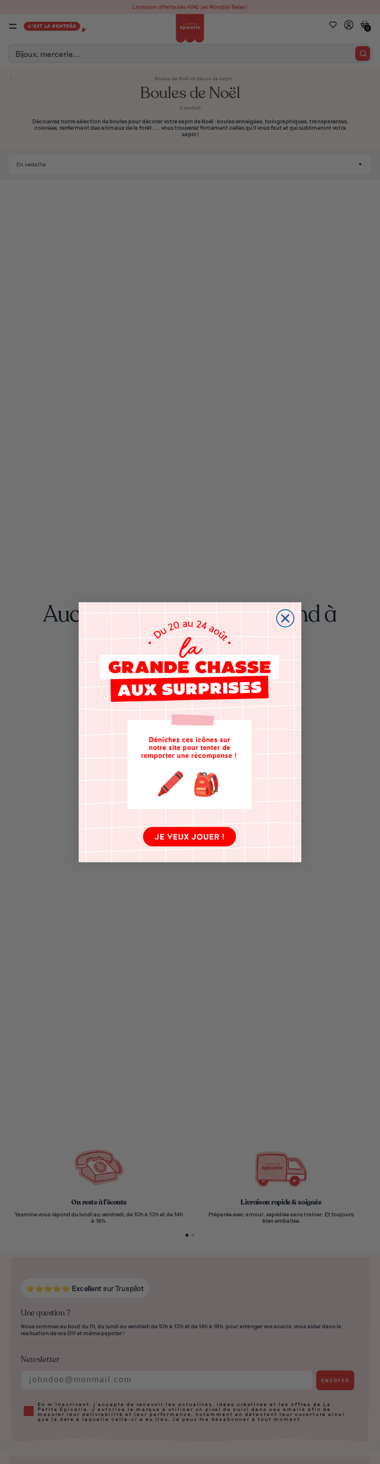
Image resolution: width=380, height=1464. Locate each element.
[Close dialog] (285, 618)
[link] (190, 732)
